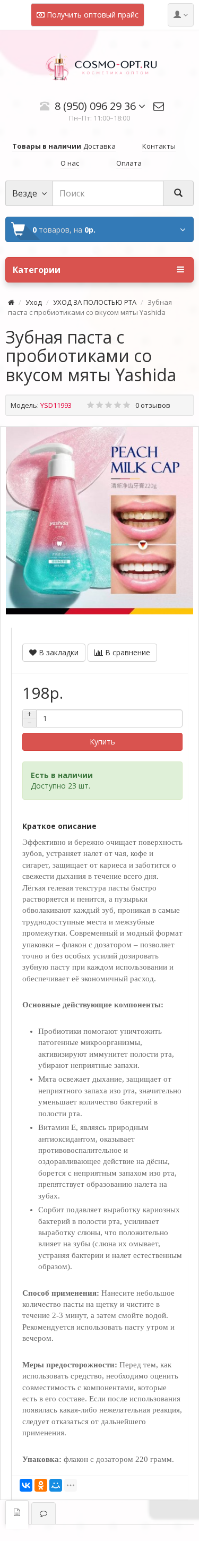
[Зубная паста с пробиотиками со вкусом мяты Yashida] (99, 520)
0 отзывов (152, 405)
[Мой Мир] (55, 1485)
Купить (102, 742)
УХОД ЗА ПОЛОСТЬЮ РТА (94, 302)
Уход (33, 302)
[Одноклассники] (40, 1485)
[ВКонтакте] (26, 1485)
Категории (36, 270)
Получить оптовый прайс (92, 15)
